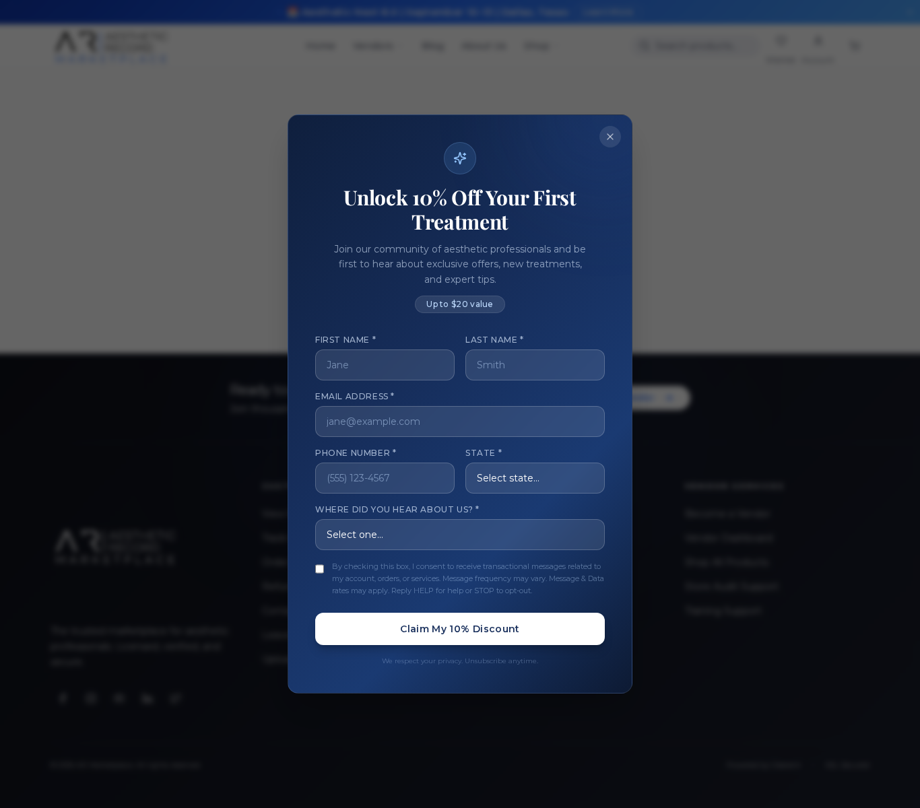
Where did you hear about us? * (397, 509)
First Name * (345, 340)
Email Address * (355, 396)
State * (483, 453)
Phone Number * (355, 453)
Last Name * (494, 340)
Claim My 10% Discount (459, 629)
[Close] (610, 136)
